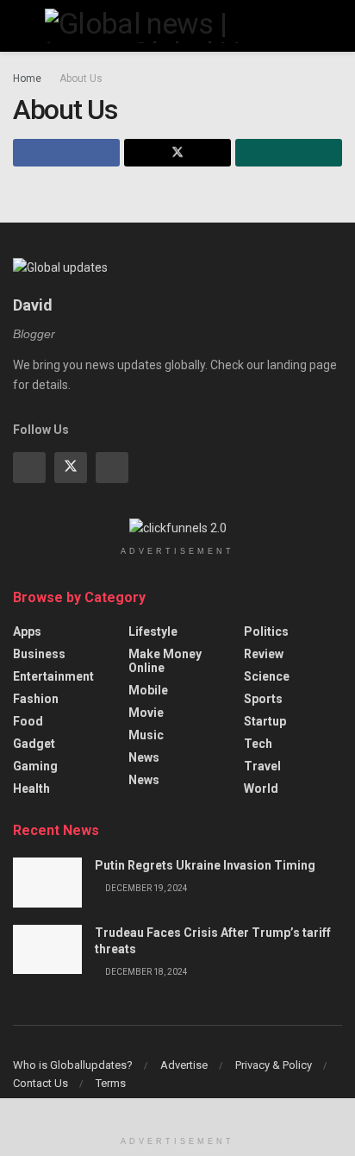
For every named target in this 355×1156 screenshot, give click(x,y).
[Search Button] (334, 26)
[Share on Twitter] (177, 152)
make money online (165, 661)
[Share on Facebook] (66, 152)
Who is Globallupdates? (73, 1065)
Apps (27, 631)
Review (263, 654)
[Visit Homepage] (177, 26)
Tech (258, 744)
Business (39, 654)
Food (28, 721)
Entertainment (53, 676)
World (261, 788)
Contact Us (40, 1083)
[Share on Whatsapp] (288, 152)
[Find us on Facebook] (29, 467)
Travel (262, 766)
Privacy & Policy (273, 1065)
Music (146, 735)
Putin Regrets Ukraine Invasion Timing (205, 865)
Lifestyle (153, 631)
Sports (263, 699)
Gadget (34, 744)
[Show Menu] (20, 26)
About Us (81, 78)
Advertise (184, 1065)
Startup (265, 721)
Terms (111, 1083)
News (143, 757)
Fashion (36, 699)
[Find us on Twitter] (70, 467)
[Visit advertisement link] (177, 528)
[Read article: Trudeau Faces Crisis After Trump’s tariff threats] (47, 949)
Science (267, 676)
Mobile (148, 690)
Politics (266, 631)
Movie (146, 712)
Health (31, 788)
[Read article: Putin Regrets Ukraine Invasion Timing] (47, 882)
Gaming (35, 766)
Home (27, 78)
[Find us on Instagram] (112, 467)
